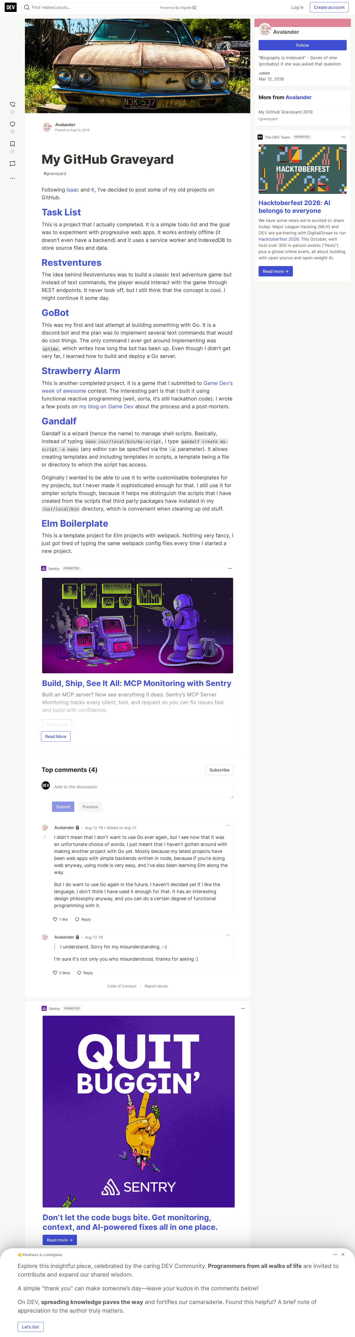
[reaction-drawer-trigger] (12, 106)
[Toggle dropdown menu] (230, 568)
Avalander (65, 124)
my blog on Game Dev (106, 406)
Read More (55, 736)
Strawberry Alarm (81, 370)
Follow (302, 45)
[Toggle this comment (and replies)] (45, 837)
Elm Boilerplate (75, 523)
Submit (63, 806)
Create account (329, 7)
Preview (90, 806)
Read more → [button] (60, 1240)
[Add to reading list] (12, 146)
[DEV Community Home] (10, 7)
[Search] (27, 7)
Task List (61, 212)
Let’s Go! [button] (30, 1326)
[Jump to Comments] (12, 126)
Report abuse (156, 986)
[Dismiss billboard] (343, 1254)
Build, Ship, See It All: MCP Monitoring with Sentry (137, 683)
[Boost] (12, 163)
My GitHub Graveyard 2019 (285, 115)
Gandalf (59, 421)
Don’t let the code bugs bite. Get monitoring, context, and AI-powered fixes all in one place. (130, 1222)
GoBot (55, 312)
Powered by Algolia (176, 7)
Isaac (73, 190)
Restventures (72, 262)
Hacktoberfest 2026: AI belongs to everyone (294, 206)
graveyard (55, 173)
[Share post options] (12, 178)
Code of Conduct (121, 986)
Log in (297, 7)
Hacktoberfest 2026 (279, 239)
